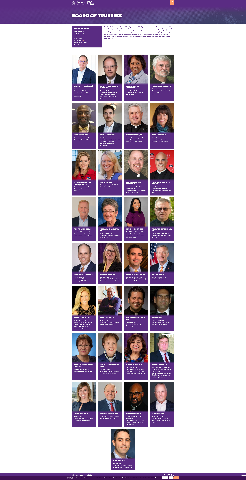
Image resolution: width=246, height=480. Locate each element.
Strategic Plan (77, 44)
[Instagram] (167, 475)
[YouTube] (169, 475)
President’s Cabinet (79, 40)
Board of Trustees (78, 38)
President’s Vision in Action (80, 42)
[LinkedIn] (171, 475)
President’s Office (81, 29)
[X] (165, 475)
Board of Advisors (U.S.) (80, 36)
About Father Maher (79, 31)
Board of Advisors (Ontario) (81, 33)
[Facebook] (162, 475)
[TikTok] (173, 475)
